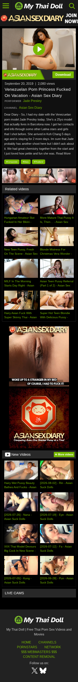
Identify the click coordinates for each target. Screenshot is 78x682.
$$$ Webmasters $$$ (39, 652)
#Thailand (38, 162)
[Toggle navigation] (6, 6)
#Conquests (11, 162)
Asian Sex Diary (30, 107)
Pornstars (27, 647)
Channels (47, 642)
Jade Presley (32, 101)
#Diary (26, 162)
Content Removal (39, 656)
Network (52, 647)
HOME (26, 642)
